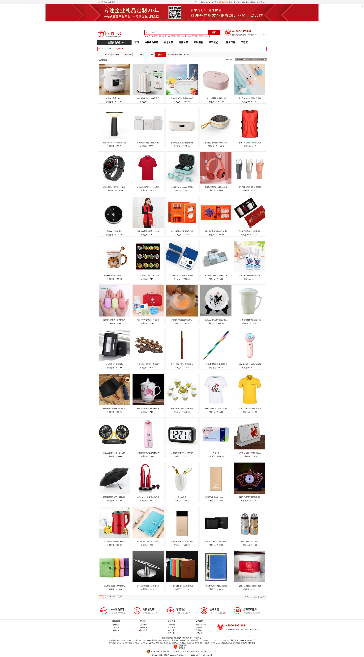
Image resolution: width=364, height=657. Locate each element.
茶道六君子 (182, 497)
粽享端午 (189, 638)
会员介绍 (115, 630)
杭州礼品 (128, 643)
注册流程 (115, 625)
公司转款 (171, 625)
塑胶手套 (215, 453)
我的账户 (245, 2)
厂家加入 (262, 2)
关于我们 (213, 42)
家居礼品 (214, 643)
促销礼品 (151, 643)
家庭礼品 (174, 643)
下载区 (244, 42)
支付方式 (171, 621)
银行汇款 (171, 630)
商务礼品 (136, 643)
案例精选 (236, 643)
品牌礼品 (183, 42)
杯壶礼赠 (206, 643)
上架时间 (240, 60)
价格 (250, 60)
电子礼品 (167, 643)
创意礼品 (168, 42)
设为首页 (103, 2)
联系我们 (173, 638)
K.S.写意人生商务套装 (114, 364)
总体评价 (260, 60)
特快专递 (143, 628)
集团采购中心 (201, 625)
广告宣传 (159, 643)
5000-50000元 (204, 36)
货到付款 (171, 633)
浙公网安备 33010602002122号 (162, 652)
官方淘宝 (181, 638)
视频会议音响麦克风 (114, 231)
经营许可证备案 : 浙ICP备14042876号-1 (202, 652)
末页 (120, 597)
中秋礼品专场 (151, 42)
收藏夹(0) (254, 2)
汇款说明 (171, 628)
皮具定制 (198, 643)
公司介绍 (199, 633)
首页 (230, 2)
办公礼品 (183, 643)
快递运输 (143, 630)
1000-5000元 (192, 36)
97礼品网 (112, 643)
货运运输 (143, 625)
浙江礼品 (120, 643)
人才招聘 (199, 630)
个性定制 (244, 643)
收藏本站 (111, 2)
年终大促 (197, 638)
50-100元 (162, 36)
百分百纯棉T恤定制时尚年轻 (216, 409)
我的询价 (237, 2)
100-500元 (171, 36)
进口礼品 (228, 643)
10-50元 (154, 36)
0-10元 (147, 36)
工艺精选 (221, 643)
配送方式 (143, 621)
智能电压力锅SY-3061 (114, 98)
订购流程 (115, 628)
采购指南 (116, 621)
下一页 (112, 597)
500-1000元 (181, 36)
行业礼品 (190, 643)
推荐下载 (251, 643)
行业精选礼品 (109, 49)
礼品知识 (199, 628)
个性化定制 (229, 42)
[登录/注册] (223, 2)
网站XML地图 (181, 652)
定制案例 (198, 42)
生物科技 (119, 49)
